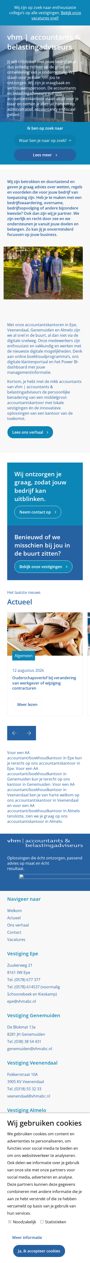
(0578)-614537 (27, 987)
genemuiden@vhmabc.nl (29, 1048)
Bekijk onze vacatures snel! (56, 15)
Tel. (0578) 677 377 (23, 979)
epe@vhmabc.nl (21, 1001)
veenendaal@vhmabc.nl (28, 1096)
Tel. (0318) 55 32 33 (24, 1089)
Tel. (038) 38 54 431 (24, 1041)
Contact (14, 932)
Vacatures (16, 939)
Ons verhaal (18, 925)
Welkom (14, 910)
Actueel (14, 917)
